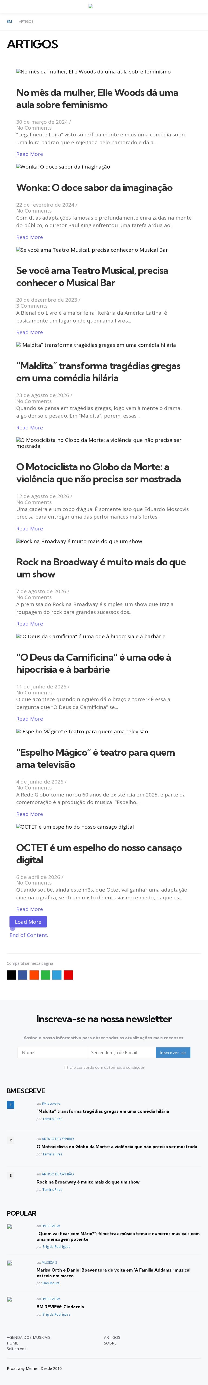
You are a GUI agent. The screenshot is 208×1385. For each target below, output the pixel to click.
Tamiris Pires (52, 1119)
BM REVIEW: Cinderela (60, 1306)
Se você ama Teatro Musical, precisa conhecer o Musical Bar (92, 276)
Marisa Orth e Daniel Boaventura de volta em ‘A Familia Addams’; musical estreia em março (113, 1272)
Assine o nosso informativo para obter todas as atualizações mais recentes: (104, 1037)
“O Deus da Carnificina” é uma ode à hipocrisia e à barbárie (93, 663)
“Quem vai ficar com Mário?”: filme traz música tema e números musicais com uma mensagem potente (118, 1236)
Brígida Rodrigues (56, 1246)
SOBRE (110, 1343)
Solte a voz (16, 1348)
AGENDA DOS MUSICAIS (28, 1337)
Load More (28, 921)
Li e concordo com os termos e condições (107, 1067)
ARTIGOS (112, 1337)
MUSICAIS (49, 1262)
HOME (12, 1343)
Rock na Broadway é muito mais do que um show (88, 1182)
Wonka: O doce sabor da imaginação (94, 187)
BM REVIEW (51, 1226)
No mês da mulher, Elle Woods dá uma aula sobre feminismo (97, 98)
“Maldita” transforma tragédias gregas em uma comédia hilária (98, 371)
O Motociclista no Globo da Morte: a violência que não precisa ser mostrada (98, 472)
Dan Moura (51, 1283)
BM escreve (51, 1103)
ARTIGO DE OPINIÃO (58, 1139)
